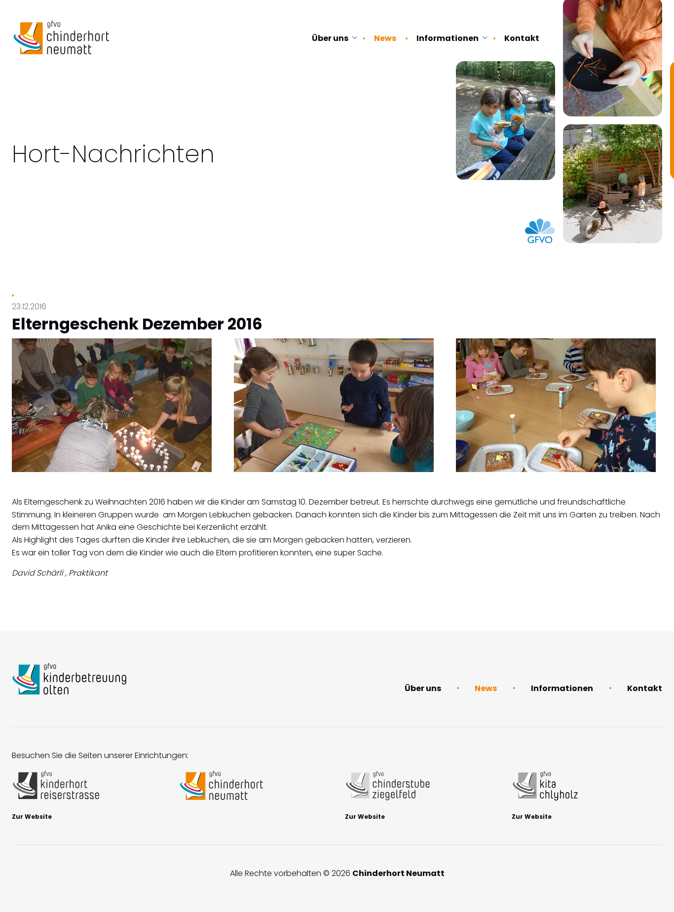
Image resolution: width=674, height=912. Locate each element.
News (385, 38)
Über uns (330, 38)
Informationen (447, 38)
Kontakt (521, 38)
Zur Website (32, 816)
